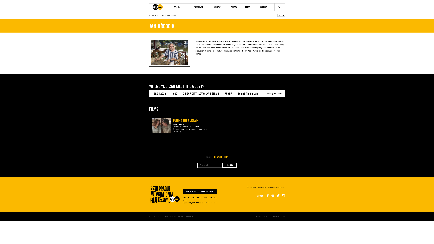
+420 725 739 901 (207, 191)
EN (283, 15)
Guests (161, 15)
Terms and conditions (276, 187)
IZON (283, 216)
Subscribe (229, 165)
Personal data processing (256, 187)
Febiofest (152, 15)
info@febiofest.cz (192, 191)
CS (279, 15)
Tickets (234, 7)
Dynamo (264, 216)
